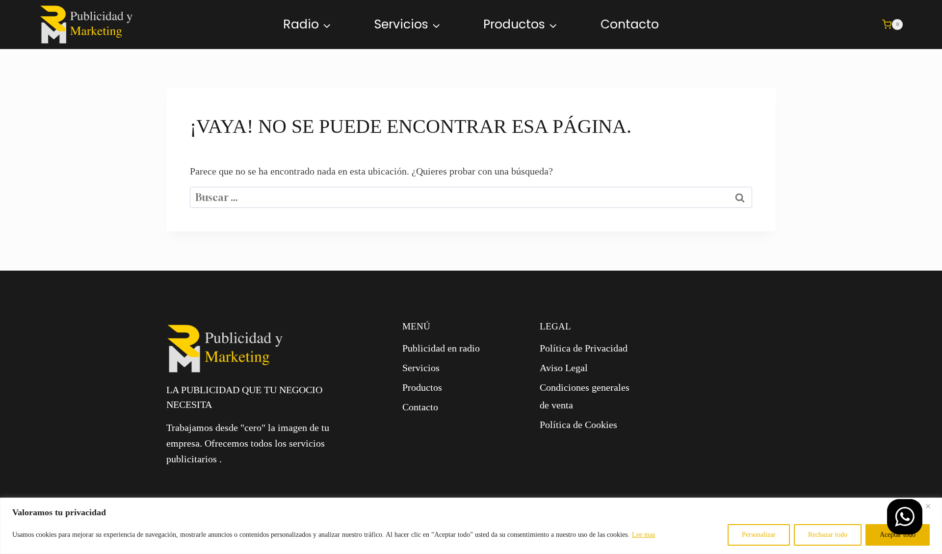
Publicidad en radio (441, 348)
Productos (422, 387)
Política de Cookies (578, 424)
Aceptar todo (898, 534)
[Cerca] (932, 506)
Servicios (421, 367)
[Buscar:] (471, 197)
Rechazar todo (827, 534)
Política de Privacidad (584, 348)
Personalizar (759, 534)
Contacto (630, 24)
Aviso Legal (564, 367)
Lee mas (643, 534)
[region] (471, 526)
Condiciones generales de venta (584, 396)
